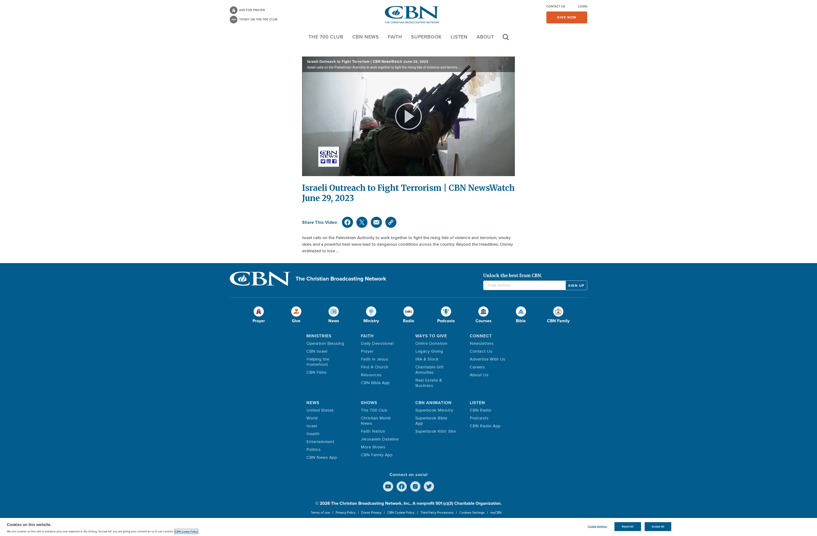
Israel (311, 426)
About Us (479, 375)
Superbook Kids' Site (435, 431)
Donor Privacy (371, 512)
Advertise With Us (488, 359)
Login (582, 6)
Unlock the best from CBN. (512, 275)
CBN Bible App (375, 382)
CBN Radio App (485, 426)
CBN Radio (481, 410)
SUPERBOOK (426, 36)
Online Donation (431, 343)
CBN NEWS (365, 36)
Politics (313, 449)
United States (320, 410)
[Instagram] (415, 486)
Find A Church (375, 367)
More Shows (373, 447)
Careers (477, 367)
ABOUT (485, 36)
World (312, 418)
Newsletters (482, 343)
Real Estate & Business (428, 383)
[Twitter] (361, 222)
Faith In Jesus (374, 359)
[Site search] (505, 39)
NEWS (312, 402)
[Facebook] (347, 222)
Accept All (658, 527)
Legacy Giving (429, 351)
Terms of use (320, 512)
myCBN (495, 512)
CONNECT (481, 336)
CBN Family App (377, 455)
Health (313, 433)
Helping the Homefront (317, 362)
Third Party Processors (437, 512)
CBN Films (316, 372)
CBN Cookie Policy (400, 512)
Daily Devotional (377, 343)
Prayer (367, 351)
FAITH (395, 36)
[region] (408, 527)
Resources (371, 375)
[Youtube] (388, 486)
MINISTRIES (318, 336)
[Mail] (376, 222)
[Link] (390, 222)
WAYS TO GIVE (431, 336)
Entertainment (320, 441)
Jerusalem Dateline (380, 439)
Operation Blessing (325, 343)
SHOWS (369, 402)
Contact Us (555, 6)
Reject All (627, 527)
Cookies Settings (472, 512)
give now (567, 17)
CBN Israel (316, 351)
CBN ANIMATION (433, 402)
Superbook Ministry (434, 410)
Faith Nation (373, 431)
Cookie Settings (597, 527)
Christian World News (376, 421)
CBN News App (321, 457)
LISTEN (459, 36)
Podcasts (479, 418)
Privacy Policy (346, 512)
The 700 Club (326, 36)
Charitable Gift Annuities (429, 370)
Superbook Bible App (431, 421)
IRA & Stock (427, 359)
